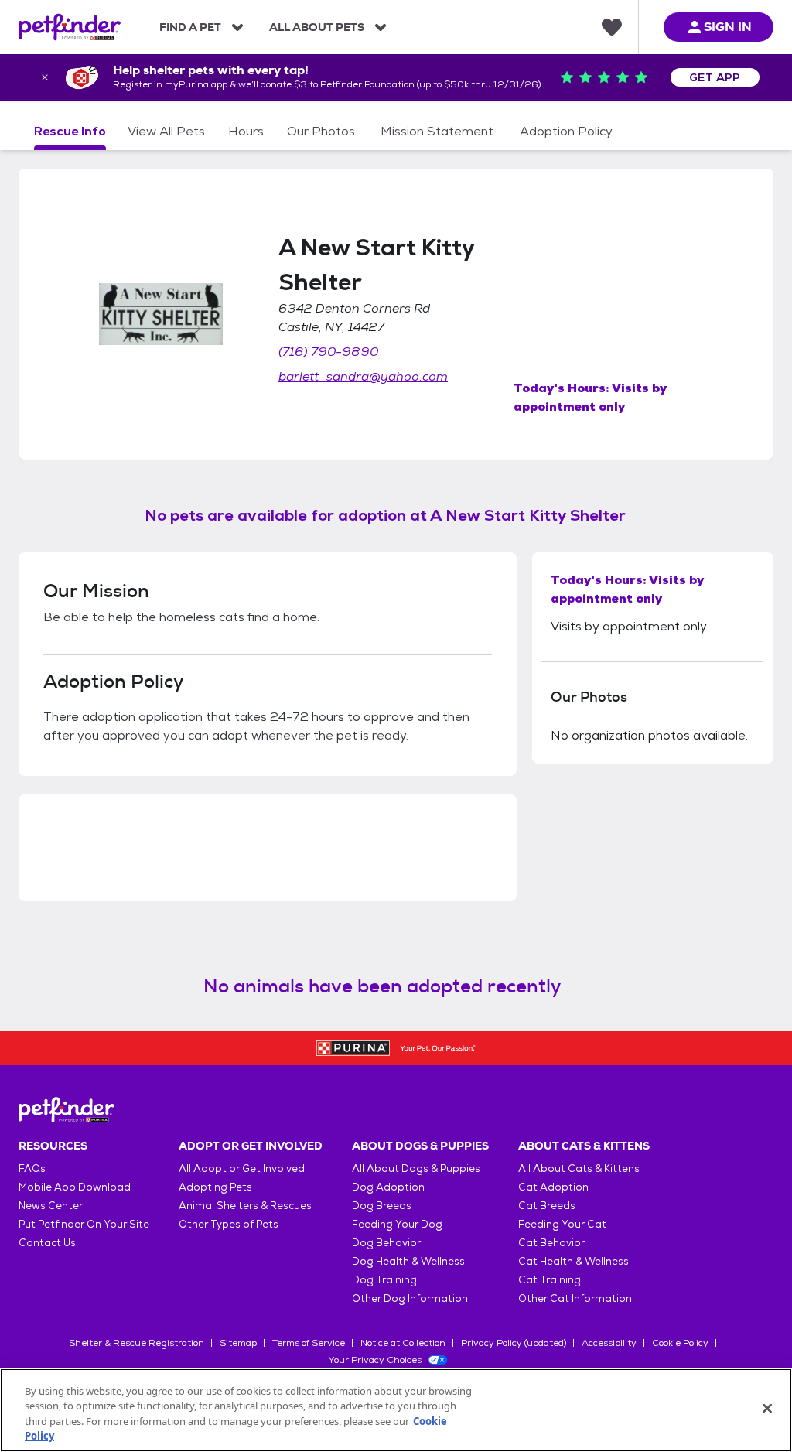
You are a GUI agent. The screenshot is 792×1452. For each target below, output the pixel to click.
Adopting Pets (215, 1187)
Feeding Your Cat (562, 1224)
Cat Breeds (546, 1205)
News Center (51, 1205)
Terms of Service (308, 1343)
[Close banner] (44, 77)
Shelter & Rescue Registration (136, 1343)
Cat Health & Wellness (573, 1261)
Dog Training (384, 1279)
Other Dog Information (410, 1298)
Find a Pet (190, 27)
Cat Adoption (553, 1187)
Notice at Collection (403, 1343)
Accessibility (609, 1343)
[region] (396, 1410)
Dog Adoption (388, 1187)
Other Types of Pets (228, 1224)
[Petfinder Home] (70, 27)
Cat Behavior (551, 1242)
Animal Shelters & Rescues (245, 1205)
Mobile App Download (75, 1187)
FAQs (32, 1168)
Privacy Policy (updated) (513, 1343)
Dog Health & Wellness (408, 1261)
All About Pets (316, 27)
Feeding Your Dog (397, 1224)
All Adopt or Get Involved (242, 1168)
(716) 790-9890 (328, 351)
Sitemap (238, 1343)
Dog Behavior (386, 1242)
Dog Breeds (381, 1205)
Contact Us (47, 1242)
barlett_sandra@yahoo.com (363, 376)
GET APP (715, 77)
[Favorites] (612, 27)
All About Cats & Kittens (579, 1168)
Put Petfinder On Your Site (84, 1224)
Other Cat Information (575, 1298)
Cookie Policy (680, 1343)
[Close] (767, 1408)
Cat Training (549, 1279)
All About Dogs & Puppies (416, 1168)
